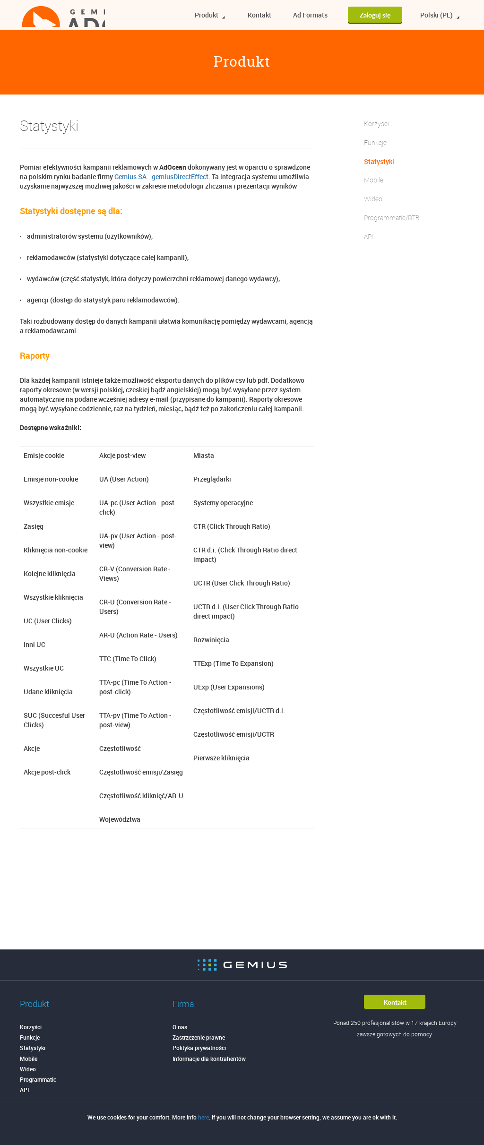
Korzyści (376, 123)
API (368, 236)
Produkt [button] (207, 14)
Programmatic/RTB (391, 217)
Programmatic (38, 1079)
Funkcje (375, 142)
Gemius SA (130, 176)
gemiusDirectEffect (180, 176)
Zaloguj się (375, 14)
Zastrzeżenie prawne (199, 1037)
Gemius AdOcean (63, 16)
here (203, 1117)
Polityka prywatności (199, 1047)
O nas (180, 1027)
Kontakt (259, 14)
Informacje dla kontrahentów (209, 1058)
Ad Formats (310, 14)
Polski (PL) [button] (437, 14)
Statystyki (379, 161)
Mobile (373, 179)
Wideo (373, 198)
